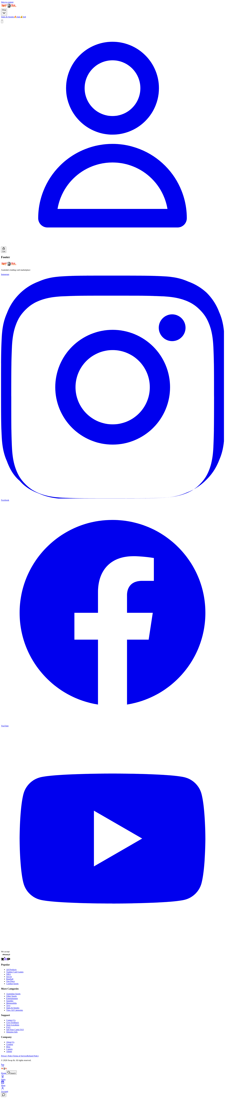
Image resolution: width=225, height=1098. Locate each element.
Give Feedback (12, 1022)
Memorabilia (11, 1003)
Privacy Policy (7, 1056)
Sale (17, 17)
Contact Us (10, 1020)
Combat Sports (12, 984)
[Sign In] (112, 245)
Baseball (9, 979)
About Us (10, 1042)
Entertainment (12, 998)
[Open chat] (3, 1095)
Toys (8, 1005)
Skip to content (7, 2)
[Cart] (2, 1066)
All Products (11, 969)
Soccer (9, 976)
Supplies (9, 1001)
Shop (4, 10)
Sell (23, 17)
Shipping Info (12, 1032)
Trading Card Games (14, 972)
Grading (9, 1044)
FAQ (8, 1027)
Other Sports (11, 996)
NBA (8, 974)
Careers (9, 1049)
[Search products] (2, 21)
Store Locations (12, 1025)
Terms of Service (20, 1056)
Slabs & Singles (7, 17)
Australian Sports (13, 994)
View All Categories (14, 1010)
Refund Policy (33, 1056)
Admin (9, 1051)
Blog (8, 1047)
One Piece (10, 981)
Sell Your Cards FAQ (15, 1029)
